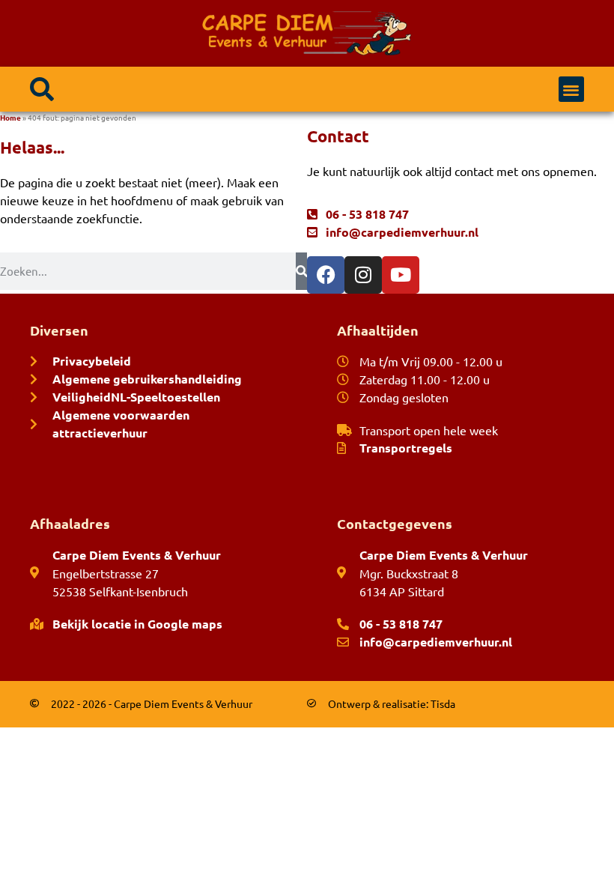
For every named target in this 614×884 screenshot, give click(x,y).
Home (10, 117)
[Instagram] (363, 275)
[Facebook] (325, 275)
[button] (42, 89)
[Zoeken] (301, 271)
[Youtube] (400, 275)
